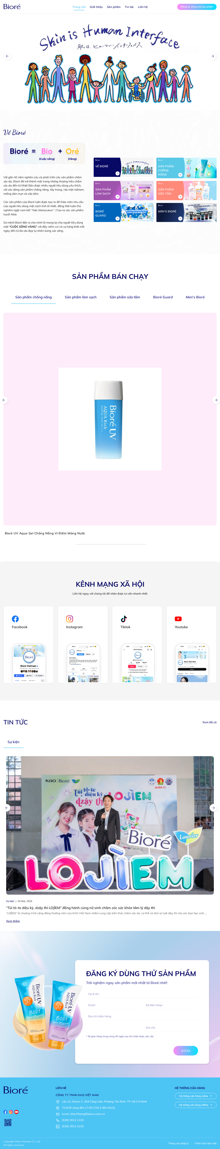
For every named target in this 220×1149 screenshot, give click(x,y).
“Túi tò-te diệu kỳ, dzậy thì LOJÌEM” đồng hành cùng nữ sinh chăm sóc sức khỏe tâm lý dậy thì (80, 908)
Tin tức (129, 7)
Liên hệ (143, 7)
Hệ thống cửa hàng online (193, 1096)
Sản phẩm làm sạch (81, 297)
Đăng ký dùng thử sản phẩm (197, 6)
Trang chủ (79, 7)
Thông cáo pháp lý (178, 1143)
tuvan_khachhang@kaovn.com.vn (83, 1114)
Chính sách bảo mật (206, 1143)
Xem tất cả (209, 722)
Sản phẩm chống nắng (33, 297)
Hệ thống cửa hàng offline (193, 1104)
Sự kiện (13, 742)
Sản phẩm (114, 7)
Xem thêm (13, 921)
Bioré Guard (163, 297)
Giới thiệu (96, 7)
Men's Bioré (195, 297)
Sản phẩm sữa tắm (125, 297)
